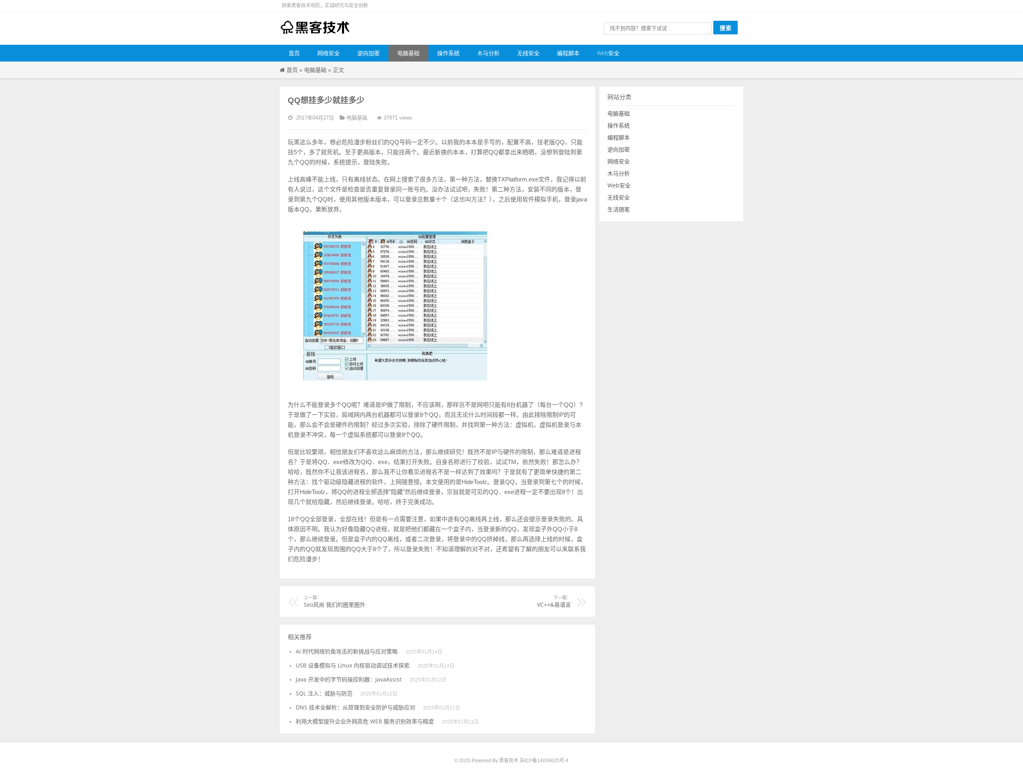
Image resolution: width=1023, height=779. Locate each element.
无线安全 (528, 53)
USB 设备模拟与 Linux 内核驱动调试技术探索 (353, 665)
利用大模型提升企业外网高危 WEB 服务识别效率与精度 (365, 721)
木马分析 (488, 53)
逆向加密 (368, 53)
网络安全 (328, 53)
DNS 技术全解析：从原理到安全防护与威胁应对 (355, 707)
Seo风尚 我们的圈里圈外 (334, 601)
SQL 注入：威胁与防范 (324, 693)
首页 (294, 53)
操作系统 (448, 53)
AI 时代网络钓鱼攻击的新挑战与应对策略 (347, 651)
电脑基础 (408, 53)
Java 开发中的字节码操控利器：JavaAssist (349, 679)
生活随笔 (618, 209)
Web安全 (608, 53)
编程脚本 (568, 53)
